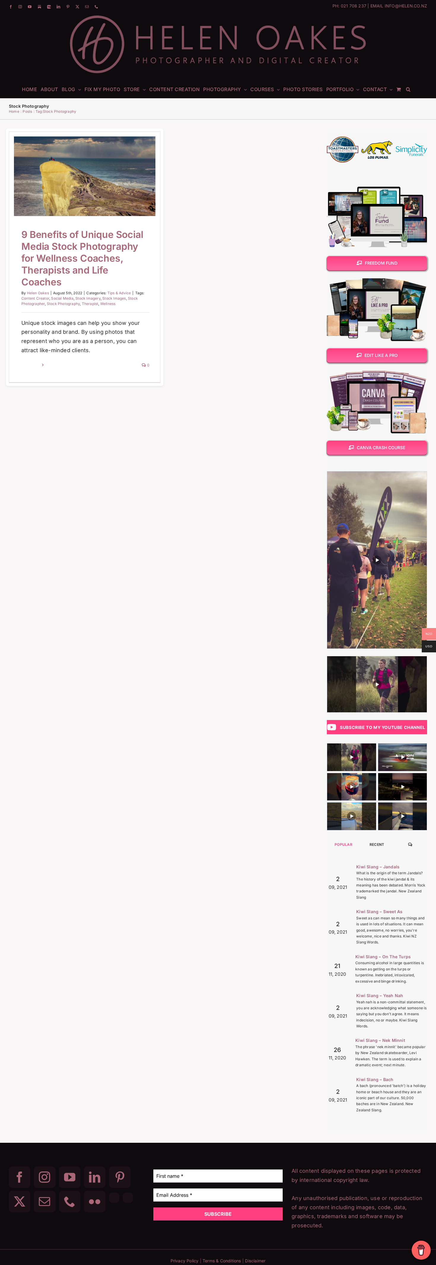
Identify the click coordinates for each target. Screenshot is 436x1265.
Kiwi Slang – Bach (374, 1079)
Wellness (108, 303)
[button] (408, 89)
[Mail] (44, 1201)
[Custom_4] (128, 1198)
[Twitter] (19, 1201)
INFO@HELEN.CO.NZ (406, 5)
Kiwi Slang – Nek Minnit (380, 1040)
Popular (343, 844)
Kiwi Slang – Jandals (378, 866)
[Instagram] (44, 1177)
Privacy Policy (185, 1260)
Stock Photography (63, 303)
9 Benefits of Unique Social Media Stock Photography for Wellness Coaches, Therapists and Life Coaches (77, 159)
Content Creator (35, 298)
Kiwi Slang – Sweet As (379, 911)
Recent (377, 844)
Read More (31, 365)
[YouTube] (69, 1177)
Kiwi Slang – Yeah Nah (379, 995)
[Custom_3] (114, 1198)
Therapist (90, 303)
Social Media (62, 298)
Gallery (92, 159)
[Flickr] (94, 1201)
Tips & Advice (85, 195)
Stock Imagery (88, 298)
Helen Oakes (38, 293)
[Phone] (69, 1201)
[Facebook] (19, 1177)
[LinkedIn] (94, 1177)
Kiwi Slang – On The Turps (383, 956)
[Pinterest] (120, 1177)
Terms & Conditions (222, 1260)
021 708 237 (353, 5)
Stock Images (114, 298)
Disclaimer (255, 1260)
